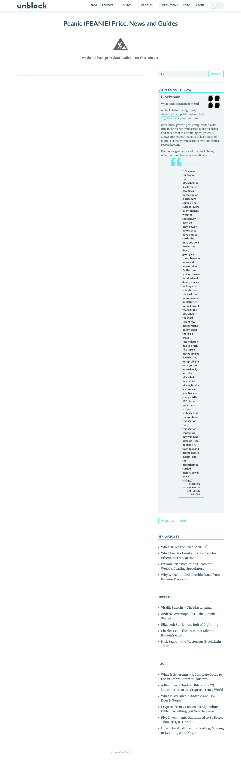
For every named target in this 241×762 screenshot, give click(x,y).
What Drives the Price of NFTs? (184, 547)
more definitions (174, 520)
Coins (187, 5)
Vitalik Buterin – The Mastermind (186, 607)
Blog (94, 5)
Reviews (107, 5)
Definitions (170, 5)
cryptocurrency (171, 118)
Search (216, 74)
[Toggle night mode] (217, 5)
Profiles (147, 5)
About (200, 5)
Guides (127, 5)
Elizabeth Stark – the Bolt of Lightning (189, 625)
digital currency (171, 140)
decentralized (170, 114)
